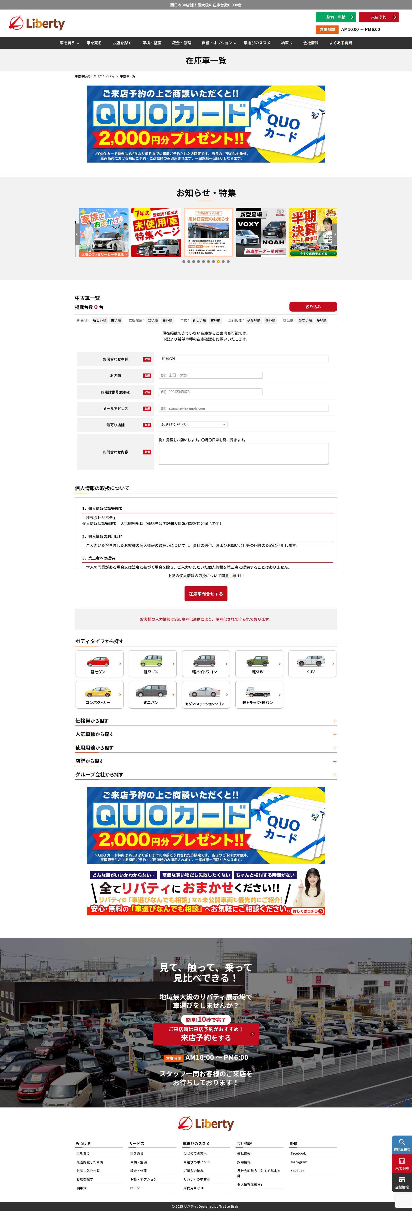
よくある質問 (340, 42)
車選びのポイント (197, 1162)
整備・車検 (335, 17)
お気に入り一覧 (88, 1170)
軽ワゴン (151, 672)
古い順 (116, 320)
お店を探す (122, 42)
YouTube (297, 1170)
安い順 (153, 320)
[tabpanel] (101, 232)
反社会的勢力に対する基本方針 (259, 1173)
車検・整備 (151, 42)
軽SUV (257, 672)
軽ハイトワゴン (204, 672)
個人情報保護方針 (250, 1184)
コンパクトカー (98, 702)
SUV (311, 672)
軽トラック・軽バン (257, 702)
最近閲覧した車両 (90, 1162)
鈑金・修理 (181, 42)
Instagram (299, 1162)
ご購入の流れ (194, 1170)
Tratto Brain (229, 1206)
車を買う (67, 42)
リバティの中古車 (197, 1179)
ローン (135, 1188)
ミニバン (151, 702)
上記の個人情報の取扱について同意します (204, 575)
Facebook (298, 1153)
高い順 (167, 320)
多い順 (270, 320)
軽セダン (98, 672)
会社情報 (311, 42)
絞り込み (313, 306)
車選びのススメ (257, 42)
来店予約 (378, 17)
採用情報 (244, 1162)
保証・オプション (217, 42)
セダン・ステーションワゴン (204, 703)
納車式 (287, 42)
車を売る (94, 42)
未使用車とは (194, 1188)
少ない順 (254, 320)
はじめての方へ (195, 1153)
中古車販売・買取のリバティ (95, 76)
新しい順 (99, 320)
